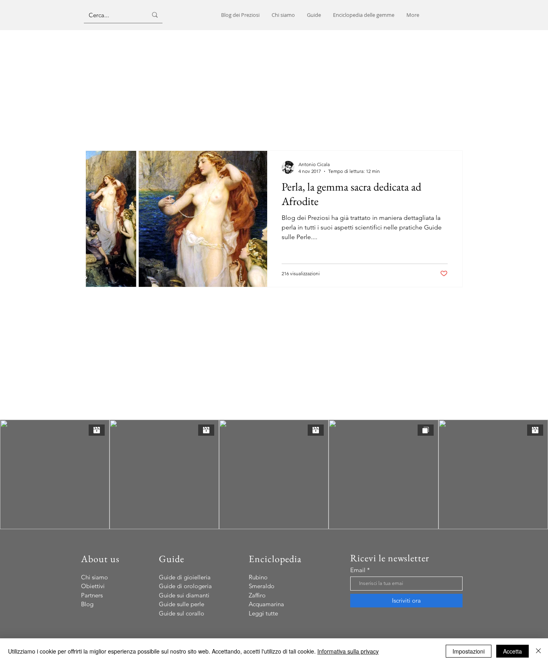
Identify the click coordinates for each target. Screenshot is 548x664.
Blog (87, 604)
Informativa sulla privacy (348, 651)
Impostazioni (469, 651)
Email (357, 570)
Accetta (512, 651)
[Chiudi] (538, 651)
